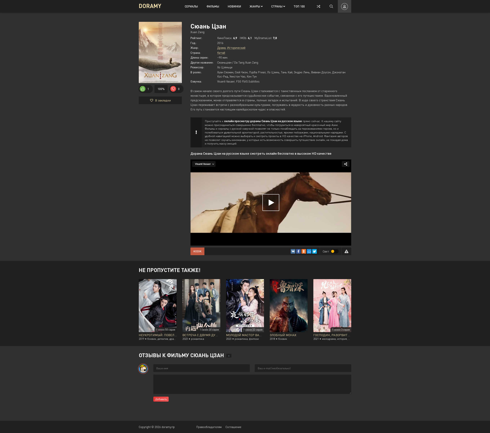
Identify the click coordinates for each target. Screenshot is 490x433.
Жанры (255, 6)
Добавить (161, 399)
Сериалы (191, 6)
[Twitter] (314, 251)
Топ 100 (299, 6)
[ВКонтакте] (293, 251)
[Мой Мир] (309, 251)
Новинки (234, 6)
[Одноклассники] (303, 251)
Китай (221, 52)
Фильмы (213, 6)
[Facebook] (298, 251)
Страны (277, 6)
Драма (221, 47)
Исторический (236, 47)
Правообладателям (209, 427)
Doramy (150, 5)
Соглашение (233, 427)
